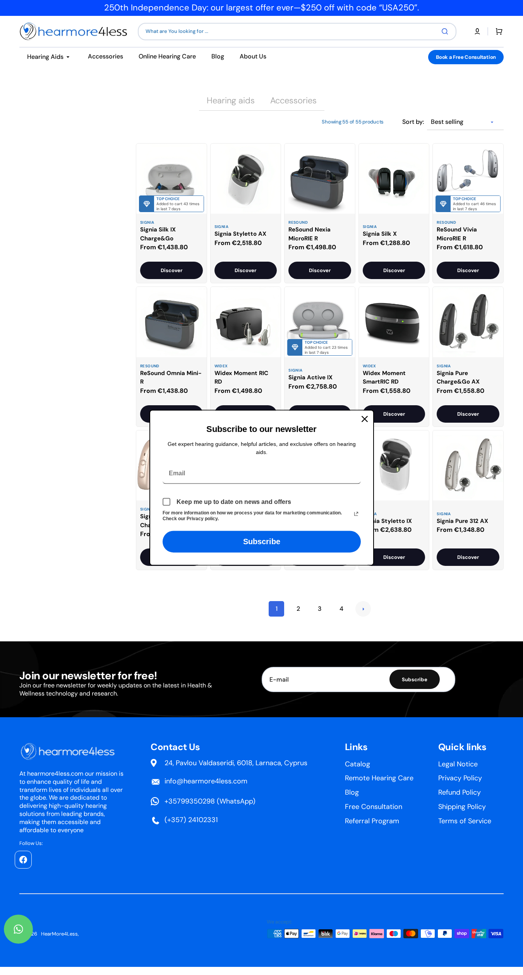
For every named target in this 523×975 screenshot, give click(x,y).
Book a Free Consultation (466, 57)
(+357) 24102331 (191, 819)
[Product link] (171, 213)
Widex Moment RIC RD (241, 377)
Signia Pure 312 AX (462, 521)
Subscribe (261, 541)
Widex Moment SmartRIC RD (384, 377)
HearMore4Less (59, 933)
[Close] (364, 419)
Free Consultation (373, 806)
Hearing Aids (45, 57)
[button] (477, 31)
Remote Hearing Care (379, 778)
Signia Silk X (380, 234)
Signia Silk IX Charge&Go (158, 234)
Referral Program (372, 821)
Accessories (105, 56)
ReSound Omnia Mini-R (171, 377)
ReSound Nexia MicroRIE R (309, 234)
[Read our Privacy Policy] (356, 513)
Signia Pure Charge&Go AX (458, 377)
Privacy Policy (460, 778)
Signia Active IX (310, 377)
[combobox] (297, 31)
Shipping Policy (462, 806)
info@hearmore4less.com (206, 781)
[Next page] (363, 609)
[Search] (446, 31)
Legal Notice (458, 764)
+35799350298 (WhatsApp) (210, 801)
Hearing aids (231, 100)
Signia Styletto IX (387, 521)
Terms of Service (464, 821)
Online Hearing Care (167, 56)
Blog (217, 56)
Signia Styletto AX (240, 234)
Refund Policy (459, 792)
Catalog (357, 764)
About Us (253, 56)
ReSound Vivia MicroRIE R (457, 234)
